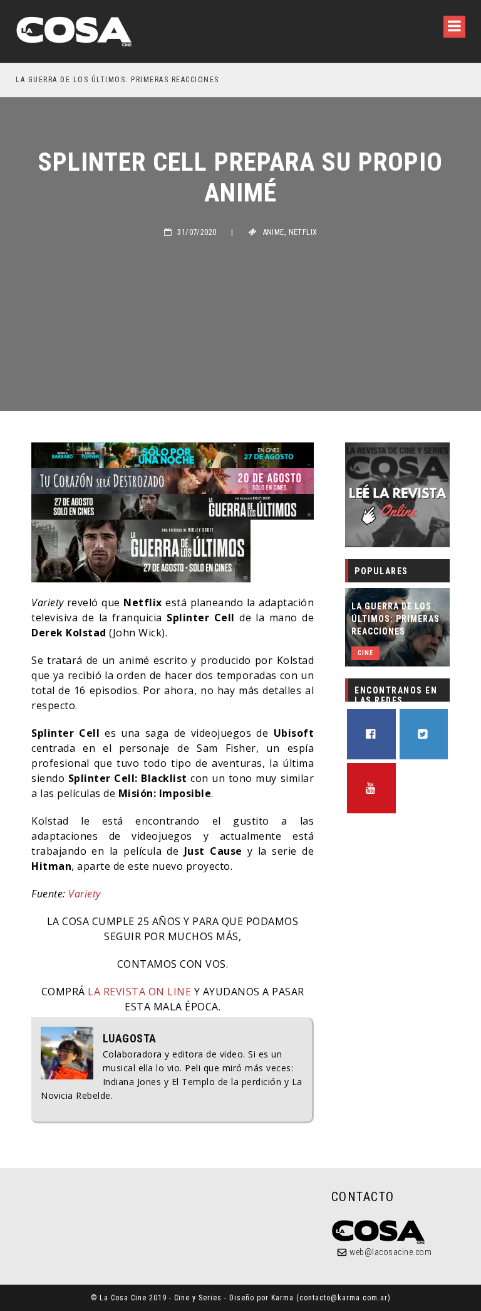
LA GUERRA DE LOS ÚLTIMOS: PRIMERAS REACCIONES (117, 79)
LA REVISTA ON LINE (138, 991)
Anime (273, 232)
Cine (365, 653)
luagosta (130, 1038)
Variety (84, 894)
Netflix (303, 232)
